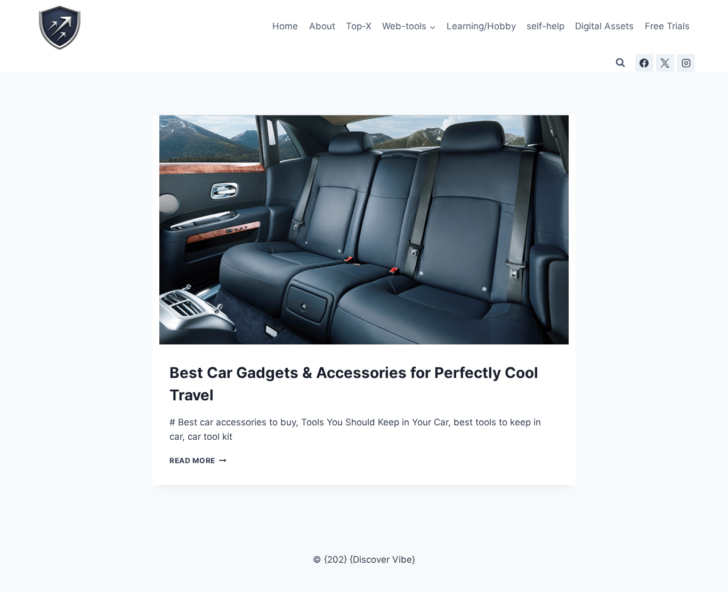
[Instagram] (686, 63)
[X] (665, 63)
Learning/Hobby (481, 26)
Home (285, 26)
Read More (198, 460)
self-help (545, 26)
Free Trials (667, 26)
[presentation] (364, 229)
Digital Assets (604, 26)
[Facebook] (644, 63)
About (322, 26)
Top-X (358, 26)
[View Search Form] (620, 62)
